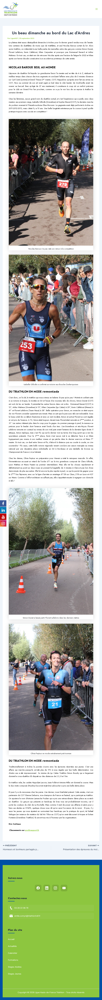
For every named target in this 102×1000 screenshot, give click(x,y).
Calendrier (12, 953)
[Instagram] (55, 888)
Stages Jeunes (14, 974)
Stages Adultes (15, 967)
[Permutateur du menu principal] (96, 9)
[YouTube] (64, 888)
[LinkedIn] (46, 888)
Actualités (12, 946)
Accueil (11, 939)
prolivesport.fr (32, 830)
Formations (13, 960)
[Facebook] (38, 888)
